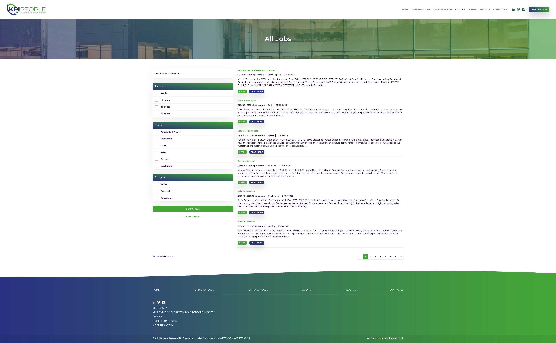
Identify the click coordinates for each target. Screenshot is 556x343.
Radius (159, 86)
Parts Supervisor (247, 100)
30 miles (165, 113)
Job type (160, 177)
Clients (472, 9)
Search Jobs (193, 209)
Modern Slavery (163, 325)
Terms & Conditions (165, 321)
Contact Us (500, 9)
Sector (159, 125)
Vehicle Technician (248, 130)
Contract (165, 191)
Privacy (157, 316)
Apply (242, 91)
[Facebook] (523, 9)
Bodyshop (166, 138)
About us (484, 9)
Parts (163, 145)
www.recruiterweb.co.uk (390, 338)
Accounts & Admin (171, 132)
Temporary (167, 198)
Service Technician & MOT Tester (256, 70)
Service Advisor (246, 161)
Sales (164, 152)
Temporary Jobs (442, 9)
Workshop (166, 166)
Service (165, 159)
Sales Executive (246, 191)
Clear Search (193, 216)
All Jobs (460, 9)
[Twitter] (518, 9)
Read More (257, 91)
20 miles (165, 106)
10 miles (165, 100)
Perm (164, 184)
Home (405, 9)
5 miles (164, 93)
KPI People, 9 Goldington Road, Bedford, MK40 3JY (183, 312)
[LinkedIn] (513, 9)
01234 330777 (160, 308)
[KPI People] (26, 9)
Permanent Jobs (420, 9)
